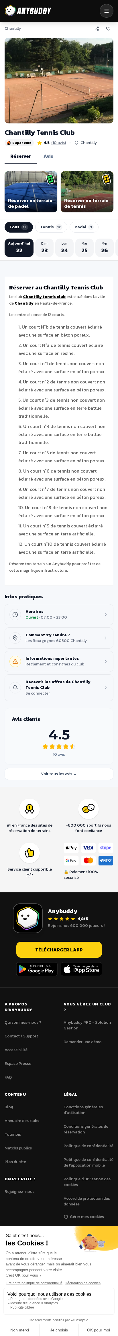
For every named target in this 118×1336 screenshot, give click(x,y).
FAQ (8, 1077)
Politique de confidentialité (88, 1146)
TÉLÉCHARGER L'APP (59, 949)
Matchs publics (18, 1148)
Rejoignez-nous (19, 1192)
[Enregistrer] (108, 28)
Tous (17, 227)
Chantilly (13, 28)
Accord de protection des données (87, 1201)
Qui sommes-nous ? (23, 1022)
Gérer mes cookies (87, 1217)
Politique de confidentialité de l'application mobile (88, 1162)
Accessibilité (16, 1050)
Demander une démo (83, 1042)
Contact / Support (21, 1036)
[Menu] (106, 11)
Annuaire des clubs (22, 1121)
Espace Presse (18, 1064)
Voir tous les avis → (59, 774)
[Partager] (97, 28)
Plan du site (15, 1162)
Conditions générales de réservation (86, 1129)
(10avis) (58, 143)
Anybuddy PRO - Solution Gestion (87, 1025)
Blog (9, 1107)
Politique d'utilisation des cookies (87, 1182)
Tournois (13, 1134)
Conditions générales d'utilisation (83, 1110)
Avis (48, 156)
